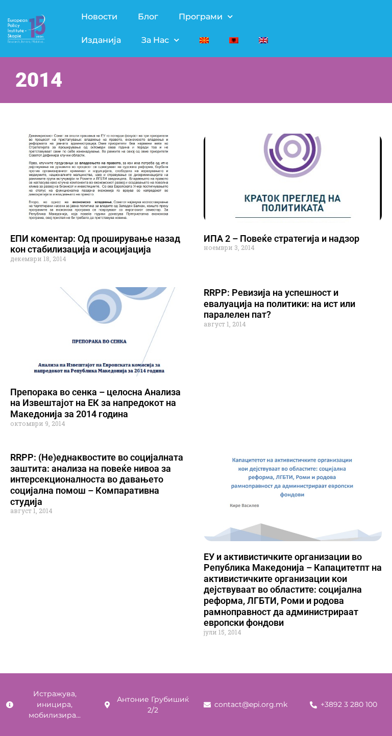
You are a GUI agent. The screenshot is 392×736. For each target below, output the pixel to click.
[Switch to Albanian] (234, 40)
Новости (99, 16)
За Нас (155, 40)
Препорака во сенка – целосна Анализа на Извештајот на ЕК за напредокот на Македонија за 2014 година (95, 403)
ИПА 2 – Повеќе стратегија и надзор (281, 238)
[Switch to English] (263, 40)
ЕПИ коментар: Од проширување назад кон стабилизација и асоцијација (95, 244)
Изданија (101, 40)
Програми (201, 16)
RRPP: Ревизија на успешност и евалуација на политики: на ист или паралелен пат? (279, 303)
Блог (148, 16)
